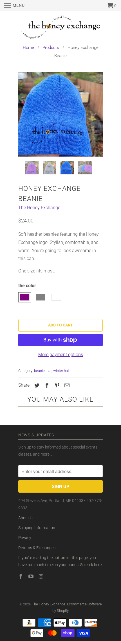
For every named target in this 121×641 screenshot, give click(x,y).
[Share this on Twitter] (36, 385)
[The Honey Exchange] (60, 28)
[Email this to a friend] (66, 385)
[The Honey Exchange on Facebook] (21, 576)
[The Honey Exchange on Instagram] (42, 576)
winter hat (61, 371)
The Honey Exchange (39, 207)
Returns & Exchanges (36, 547)
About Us (26, 518)
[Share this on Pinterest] (56, 385)
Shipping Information (36, 527)
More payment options (60, 354)
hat (48, 371)
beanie (39, 371)
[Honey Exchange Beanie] (60, 114)
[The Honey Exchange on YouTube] (31, 576)
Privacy (24, 537)
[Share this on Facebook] (46, 385)
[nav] (14, 5)
